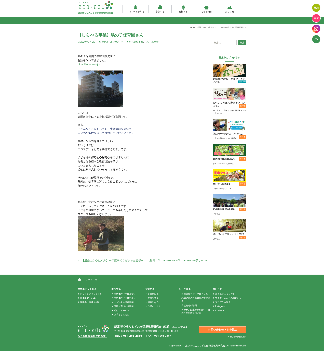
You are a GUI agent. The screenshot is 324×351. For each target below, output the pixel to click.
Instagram (220, 306)
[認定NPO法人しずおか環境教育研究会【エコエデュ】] (95, 8)
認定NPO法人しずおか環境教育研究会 (205, 345)
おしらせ (229, 11)
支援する (183, 11)
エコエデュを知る (135, 11)
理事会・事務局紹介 (90, 302)
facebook (219, 310)
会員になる (153, 294)
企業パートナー (155, 306)
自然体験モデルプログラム (194, 294)
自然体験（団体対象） (125, 298)
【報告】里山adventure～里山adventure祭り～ (177, 260)
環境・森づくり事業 (124, 306)
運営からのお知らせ (112, 41)
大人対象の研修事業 (124, 302)
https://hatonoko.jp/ (89, 64)
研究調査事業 (136, 41)
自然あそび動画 (189, 305)
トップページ (90, 280)
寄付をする (153, 298)
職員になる (153, 302)
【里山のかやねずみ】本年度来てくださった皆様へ (111, 260)
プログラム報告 (223, 302)
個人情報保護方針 (238, 336)
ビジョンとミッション (91, 294)
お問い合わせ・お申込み (223, 329)
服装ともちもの (121, 314)
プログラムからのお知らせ (228, 298)
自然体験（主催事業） (125, 294)
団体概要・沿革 (88, 298)
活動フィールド (121, 310)
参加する (160, 11)
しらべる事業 (151, 41)
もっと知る (206, 11)
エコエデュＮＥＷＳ (225, 294)
